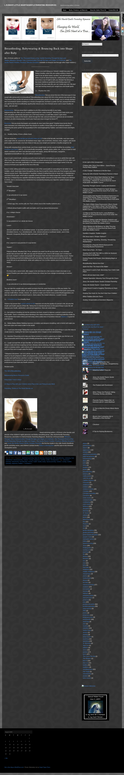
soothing (42, 459)
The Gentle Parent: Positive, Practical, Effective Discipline (55, 441)
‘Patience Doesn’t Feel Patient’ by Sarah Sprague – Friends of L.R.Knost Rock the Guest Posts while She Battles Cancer (100, 190)
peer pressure (87, 598)
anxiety (85, 452)
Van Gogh (86, 671)
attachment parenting (28, 458)
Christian (86, 491)
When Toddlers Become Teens (93, 296)
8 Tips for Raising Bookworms (102, 431)
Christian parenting (89, 493)
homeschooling (88, 543)
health (35, 461)
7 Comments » (28, 463)
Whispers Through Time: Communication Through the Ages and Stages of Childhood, (38, 60)
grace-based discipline (90, 535)
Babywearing (8, 110)
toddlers (20, 463)
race (84, 624)
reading (85, 626)
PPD (84, 611)
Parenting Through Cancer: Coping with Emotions (99, 186)
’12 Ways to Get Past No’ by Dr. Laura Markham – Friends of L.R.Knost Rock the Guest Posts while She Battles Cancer (100, 214)
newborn (25, 459)
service (85, 632)
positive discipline (89, 604)
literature (86, 558)
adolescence (87, 445)
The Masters (87, 658)
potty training (87, 608)
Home (64, 10)
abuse (85, 443)
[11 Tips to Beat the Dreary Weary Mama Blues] (100, 406)
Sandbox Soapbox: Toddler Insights (94, 233)
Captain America (88, 480)
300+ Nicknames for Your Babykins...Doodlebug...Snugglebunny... (106, 363)
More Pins (87, 349)
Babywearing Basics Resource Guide (16, 375)
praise (85, 613)
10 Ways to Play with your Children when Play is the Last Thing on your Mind (29, 384)
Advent (85, 448)
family (85, 517)
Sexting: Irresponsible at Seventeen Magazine (98, 300)
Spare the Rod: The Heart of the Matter (95, 266)
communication (88, 500)
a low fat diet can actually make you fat (29, 138)
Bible (84, 461)
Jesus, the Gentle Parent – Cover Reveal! (96, 285)
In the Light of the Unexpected (92, 162)
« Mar (6, 758)
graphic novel (87, 537)
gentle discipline (88, 530)
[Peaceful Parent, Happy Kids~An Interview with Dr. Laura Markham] (100, 398)
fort (84, 528)
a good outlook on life (28, 304)
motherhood (9, 459)
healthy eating (42, 461)
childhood (86, 485)
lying (84, 565)
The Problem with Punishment (102, 385)
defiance (86, 506)
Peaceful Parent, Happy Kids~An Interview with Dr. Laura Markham (104, 401)
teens (84, 654)
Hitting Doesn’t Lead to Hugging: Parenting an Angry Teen (100, 289)
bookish (85, 467)
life (84, 554)
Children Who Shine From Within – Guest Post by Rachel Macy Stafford (99, 166)
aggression (86, 450)
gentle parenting (88, 532)
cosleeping (68, 458)
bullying (85, 474)
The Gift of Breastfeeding (12, 371)
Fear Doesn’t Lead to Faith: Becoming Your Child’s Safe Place (101, 271)
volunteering (87, 674)
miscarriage (87, 574)
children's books (88, 489)
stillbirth (85, 648)
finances (85, 524)
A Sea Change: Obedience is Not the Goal (97, 171)
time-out (85, 663)
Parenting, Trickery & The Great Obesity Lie (18, 388)
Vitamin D (64, 317)
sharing (85, 634)
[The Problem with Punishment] (100, 383)
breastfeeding (60, 458)
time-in (85, 661)
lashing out (86, 550)
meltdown (86, 569)
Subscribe (87, 61)
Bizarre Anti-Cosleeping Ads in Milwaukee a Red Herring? (103, 417)
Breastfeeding (40, 95)
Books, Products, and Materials (78, 10)
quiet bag (86, 621)
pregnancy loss (88, 617)
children (85, 487)
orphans (85, 593)
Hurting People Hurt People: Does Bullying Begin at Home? (100, 259)
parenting (8, 463)
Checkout (96, 424)
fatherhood (86, 519)
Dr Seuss (86, 513)
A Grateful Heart (13, 299)
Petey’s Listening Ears (46, 445)
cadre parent (87, 476)
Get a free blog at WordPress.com (13, 767)
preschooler (87, 619)
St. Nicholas (87, 643)
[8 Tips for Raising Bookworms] (100, 429)
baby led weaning (39, 458)
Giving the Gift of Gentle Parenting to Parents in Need (100, 174)
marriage (86, 567)
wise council (87, 678)
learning (85, 552)
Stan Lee (86, 645)
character (86, 482)
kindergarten (87, 548)
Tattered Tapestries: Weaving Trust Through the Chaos (100, 278)
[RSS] (123, 28)
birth (54, 458)
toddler (48, 459)
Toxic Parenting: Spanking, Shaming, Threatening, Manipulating (99, 240)
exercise (30, 461)
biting (84, 465)
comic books (87, 498)
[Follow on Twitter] (123, 31)
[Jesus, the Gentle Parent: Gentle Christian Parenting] (100, 375)
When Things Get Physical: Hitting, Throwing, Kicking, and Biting (104, 393)
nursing (31, 459)
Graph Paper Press (44, 767)
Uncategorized (54, 459)
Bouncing (7, 123)
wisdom (85, 676)
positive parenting (89, 606)
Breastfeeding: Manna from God (93, 263)
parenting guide (88, 595)
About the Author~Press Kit (98, 10)
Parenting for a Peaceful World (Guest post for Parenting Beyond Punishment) (98, 245)
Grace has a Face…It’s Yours (92, 250)
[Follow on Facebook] (123, 25)
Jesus (85, 545)
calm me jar (86, 478)
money (85, 576)
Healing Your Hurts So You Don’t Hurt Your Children (100, 293)
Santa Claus (87, 630)
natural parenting (18, 459)
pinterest (86, 600)
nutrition (69, 461)
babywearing (48, 458)
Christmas (86, 495)
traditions (86, 667)
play (84, 602)
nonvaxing (86, 589)
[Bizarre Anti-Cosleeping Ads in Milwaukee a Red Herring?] (100, 414)
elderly (85, 515)
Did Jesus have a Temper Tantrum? (94, 236)
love (84, 563)
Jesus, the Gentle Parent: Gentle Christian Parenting (24, 443)
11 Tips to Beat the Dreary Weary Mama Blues (106, 409)
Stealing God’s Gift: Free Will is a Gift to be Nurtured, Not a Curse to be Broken (100, 254)
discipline (86, 508)
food (72, 458)
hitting (85, 541)
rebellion (86, 628)
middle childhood (88, 571)
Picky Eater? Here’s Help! (12, 380)
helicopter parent (88, 539)
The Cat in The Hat (89, 656)
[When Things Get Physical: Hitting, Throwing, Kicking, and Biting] (100, 390)
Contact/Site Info (113, 10)
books (85, 469)
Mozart (85, 580)
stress (85, 650)
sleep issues (87, 637)
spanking (86, 641)
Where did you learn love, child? (93, 275)
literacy (85, 556)
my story (85, 582)
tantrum (85, 652)
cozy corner (86, 504)
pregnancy (37, 459)
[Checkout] (100, 422)
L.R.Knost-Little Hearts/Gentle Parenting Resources (30, 5)
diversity (85, 511)
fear (84, 522)
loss (84, 561)
